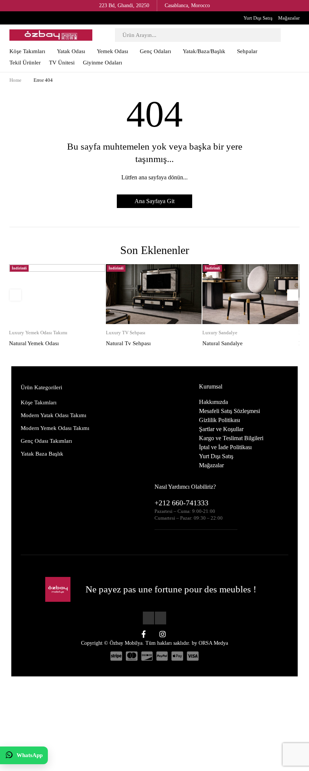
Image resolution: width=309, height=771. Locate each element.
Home (15, 80)
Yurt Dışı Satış (257, 18)
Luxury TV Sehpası (125, 332)
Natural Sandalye (222, 343)
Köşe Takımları (39, 402)
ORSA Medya (213, 643)
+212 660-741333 (181, 503)
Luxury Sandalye (219, 332)
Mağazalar (289, 18)
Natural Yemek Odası (34, 343)
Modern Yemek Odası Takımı (55, 428)
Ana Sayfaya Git (154, 201)
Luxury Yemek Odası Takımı (38, 332)
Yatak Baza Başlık (42, 454)
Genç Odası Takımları (46, 441)
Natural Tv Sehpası (128, 343)
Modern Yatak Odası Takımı (53, 415)
